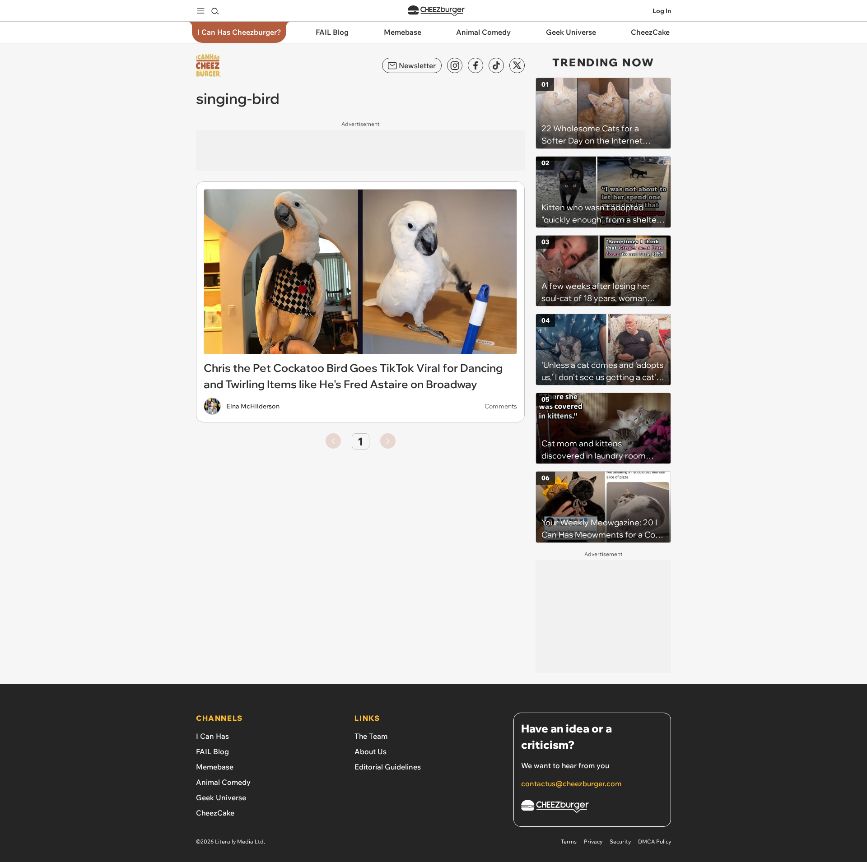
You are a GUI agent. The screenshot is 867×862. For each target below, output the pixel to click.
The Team (370, 736)
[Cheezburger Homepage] (436, 11)
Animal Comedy (223, 782)
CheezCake (215, 812)
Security (620, 841)
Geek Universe (221, 797)
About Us (370, 751)
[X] (517, 65)
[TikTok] (496, 65)
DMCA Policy (654, 841)
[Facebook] (475, 65)
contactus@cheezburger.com (571, 783)
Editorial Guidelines (387, 766)
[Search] (214, 11)
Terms (569, 841)
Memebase (214, 766)
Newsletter (417, 65)
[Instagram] (454, 65)
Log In (662, 11)
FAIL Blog (212, 751)
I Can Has (212, 736)
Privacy (593, 841)
